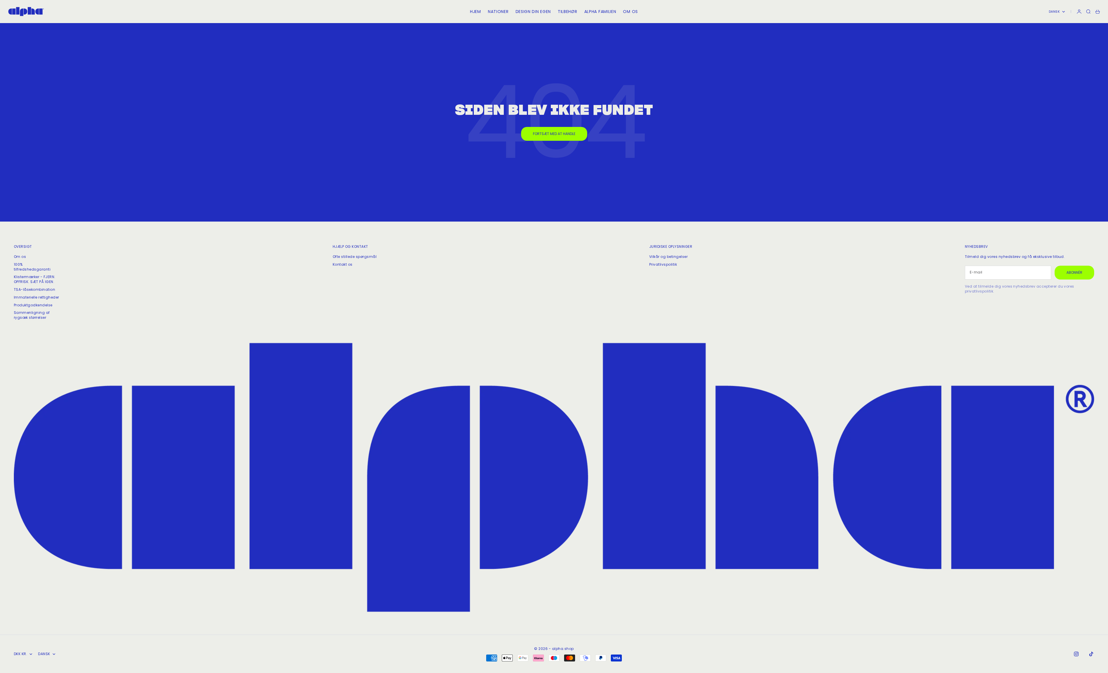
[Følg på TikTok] (1091, 654)
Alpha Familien (600, 11)
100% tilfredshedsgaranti (32, 267)
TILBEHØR (567, 11)
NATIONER (498, 11)
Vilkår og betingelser (668, 256)
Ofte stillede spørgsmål (355, 256)
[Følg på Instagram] (1076, 654)
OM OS (630, 11)
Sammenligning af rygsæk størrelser (32, 315)
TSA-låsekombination (34, 289)
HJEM (475, 11)
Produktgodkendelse (33, 305)
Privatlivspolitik (663, 264)
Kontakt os (343, 264)
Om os (20, 256)
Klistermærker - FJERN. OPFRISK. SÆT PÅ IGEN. (34, 279)
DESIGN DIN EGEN (533, 11)
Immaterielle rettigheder (36, 297)
